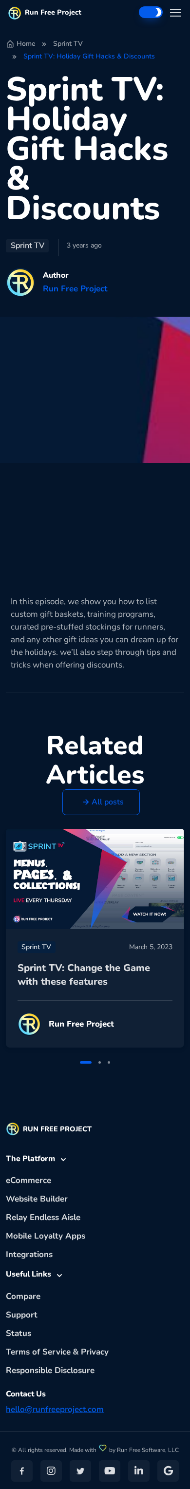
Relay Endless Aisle (43, 1217)
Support (22, 1314)
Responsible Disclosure (50, 1370)
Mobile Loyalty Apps (45, 1235)
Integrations (29, 1254)
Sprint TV (68, 43)
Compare (23, 1296)
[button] (101, 802)
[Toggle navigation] (175, 12)
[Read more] (95, 879)
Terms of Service (38, 1351)
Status (18, 1333)
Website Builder (37, 1198)
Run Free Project (53, 12)
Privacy (95, 1351)
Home (26, 43)
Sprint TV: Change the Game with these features (84, 974)
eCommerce (28, 1180)
